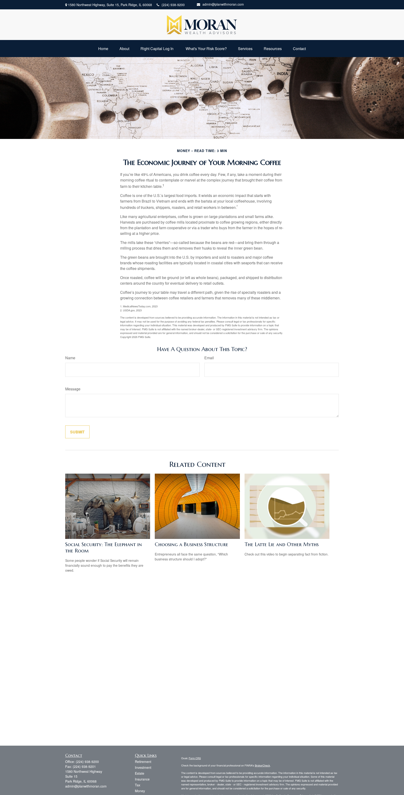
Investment (143, 767)
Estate (139, 773)
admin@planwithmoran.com (223, 4)
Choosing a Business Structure (191, 544)
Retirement (143, 761)
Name (70, 357)
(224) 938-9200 (173, 4)
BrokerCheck (262, 765)
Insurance (142, 779)
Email (209, 357)
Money (140, 790)
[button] (103, 48)
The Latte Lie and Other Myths (282, 544)
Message (72, 389)
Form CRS (195, 758)
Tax (137, 785)
